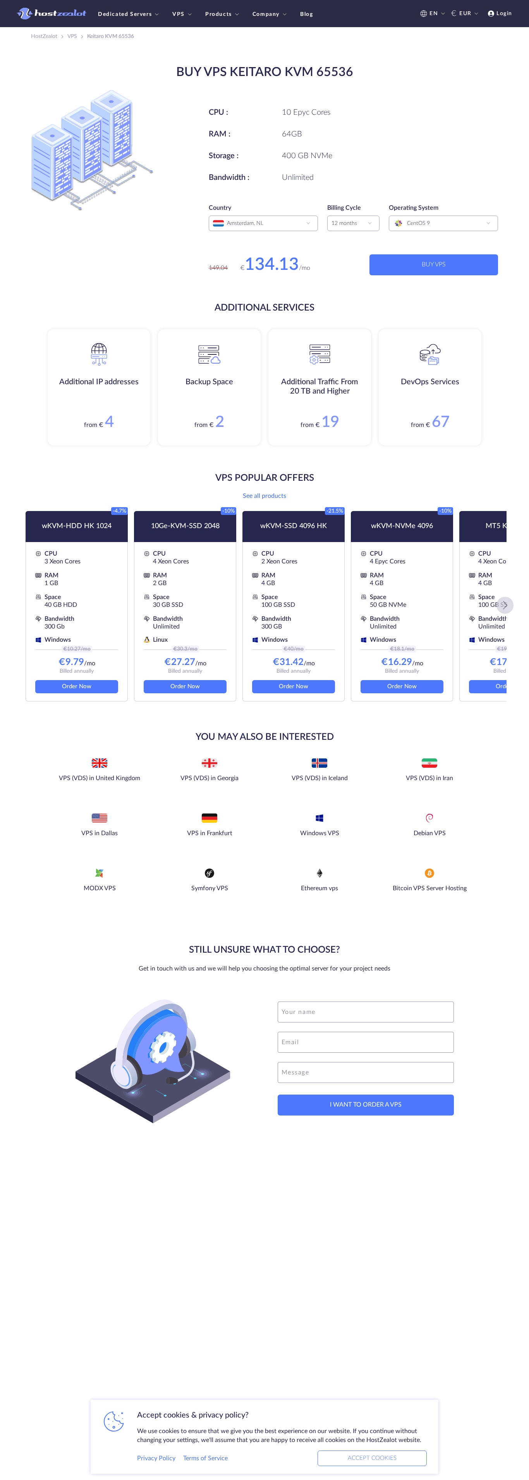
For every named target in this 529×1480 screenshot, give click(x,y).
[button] (505, 605)
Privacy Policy (156, 1458)
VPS (178, 14)
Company (266, 14)
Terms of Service (205, 1458)
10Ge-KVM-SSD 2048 (185, 526)
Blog (306, 14)
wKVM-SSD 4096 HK (293, 526)
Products (218, 14)
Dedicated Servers (125, 14)
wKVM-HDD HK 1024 (77, 526)
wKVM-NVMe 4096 (402, 526)
